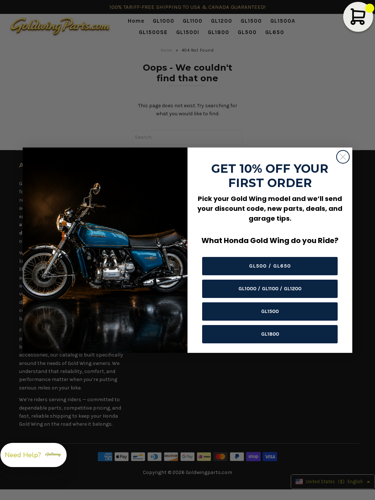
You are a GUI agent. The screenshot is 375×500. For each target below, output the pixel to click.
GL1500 (270, 311)
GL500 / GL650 (270, 266)
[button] (33, 455)
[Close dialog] (343, 156)
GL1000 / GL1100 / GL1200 (269, 289)
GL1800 (270, 334)
